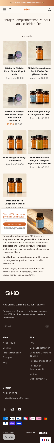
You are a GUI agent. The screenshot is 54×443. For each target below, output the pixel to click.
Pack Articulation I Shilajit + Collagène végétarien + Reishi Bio (39, 160)
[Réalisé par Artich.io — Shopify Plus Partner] (43, 432)
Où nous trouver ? (38, 379)
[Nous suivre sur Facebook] (5, 409)
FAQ (32, 343)
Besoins (7, 348)
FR (47, 440)
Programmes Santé (12, 353)
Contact (33, 374)
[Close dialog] (51, 210)
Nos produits (9, 343)
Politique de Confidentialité (37, 367)
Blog (5, 362)
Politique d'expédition (40, 361)
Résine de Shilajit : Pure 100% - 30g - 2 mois (14, 71)
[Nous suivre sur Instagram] (12, 409)
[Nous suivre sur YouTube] (19, 409)
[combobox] (45, 440)
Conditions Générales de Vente (40, 354)
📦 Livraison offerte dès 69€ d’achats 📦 (27, 3)
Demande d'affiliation (40, 348)
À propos (7, 357)
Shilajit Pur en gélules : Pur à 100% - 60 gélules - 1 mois (39, 71)
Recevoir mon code (14, 224)
